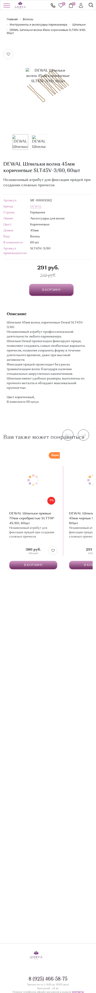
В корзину (33, 565)
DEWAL (36, 206)
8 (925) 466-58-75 (53, 5)
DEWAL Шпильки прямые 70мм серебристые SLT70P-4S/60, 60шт (32, 518)
